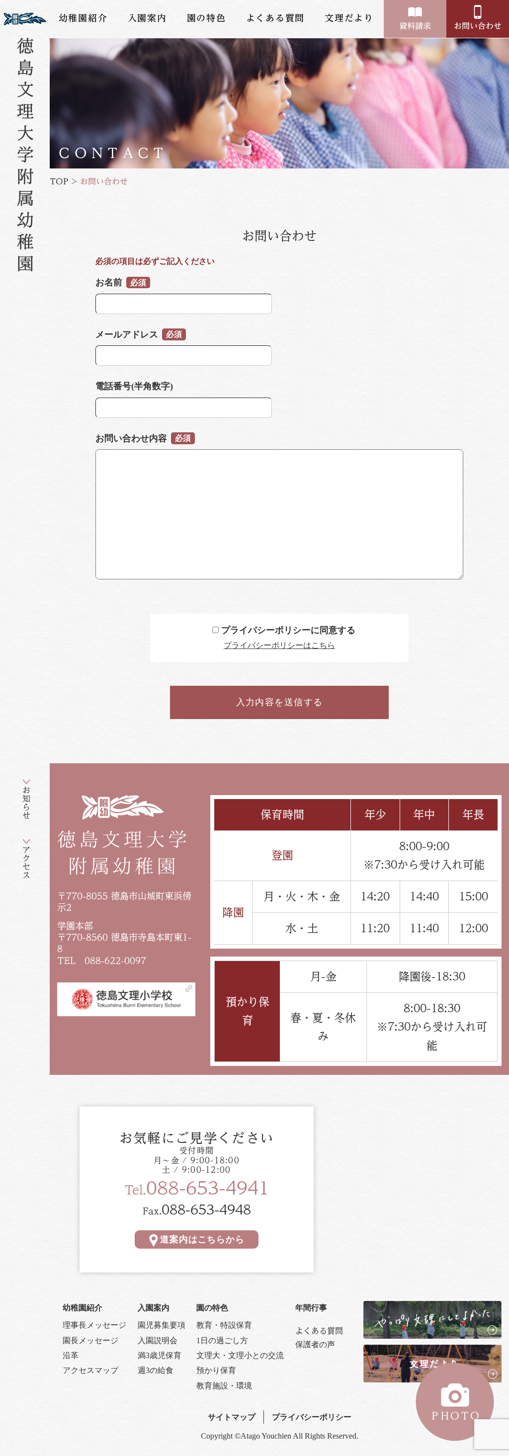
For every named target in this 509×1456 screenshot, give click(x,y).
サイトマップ (231, 1417)
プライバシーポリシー (311, 1417)
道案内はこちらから (202, 1239)
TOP (59, 181)
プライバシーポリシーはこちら (279, 645)
